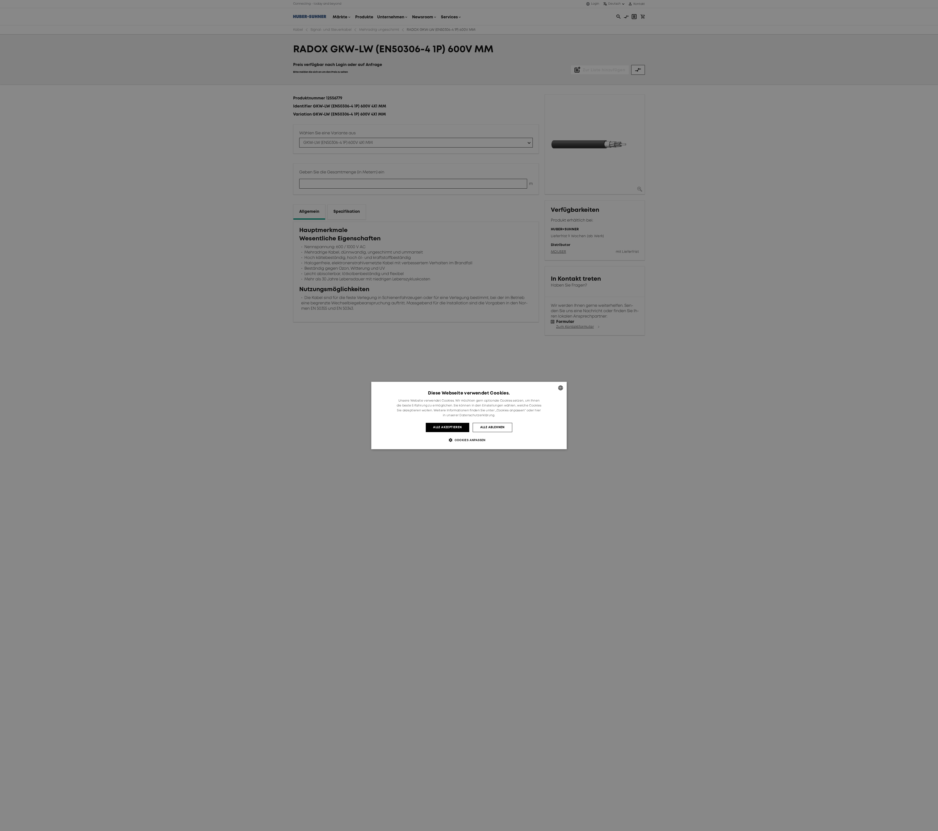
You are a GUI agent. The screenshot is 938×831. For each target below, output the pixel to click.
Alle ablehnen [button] (492, 427)
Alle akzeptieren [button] (447, 427)
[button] (469, 440)
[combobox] (560, 387)
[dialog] (469, 415)
